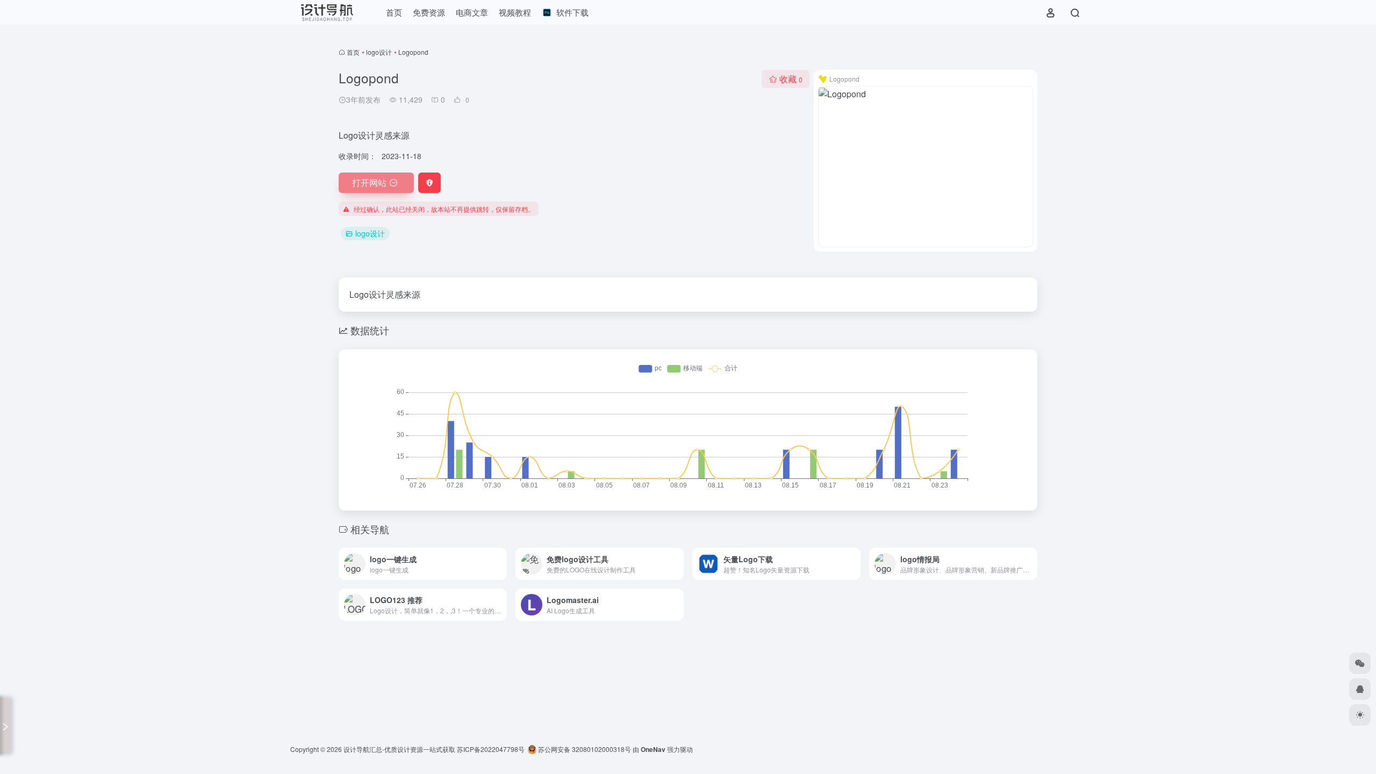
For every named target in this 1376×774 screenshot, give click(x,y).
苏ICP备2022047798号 (491, 749)
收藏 (790, 79)
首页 (353, 51)
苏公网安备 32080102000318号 (583, 749)
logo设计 (379, 51)
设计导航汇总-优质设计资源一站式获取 (399, 749)
